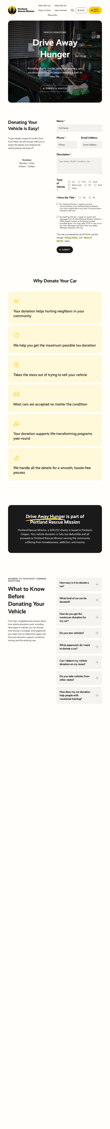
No (94, 197)
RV (90, 185)
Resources (52, 15)
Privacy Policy (71, 237)
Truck (95, 182)
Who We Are (44, 5)
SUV (84, 182)
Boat (100, 185)
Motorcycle (76, 185)
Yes (84, 197)
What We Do (61, 5)
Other (74, 188)
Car (73, 182)
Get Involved (61, 10)
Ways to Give (44, 10)
